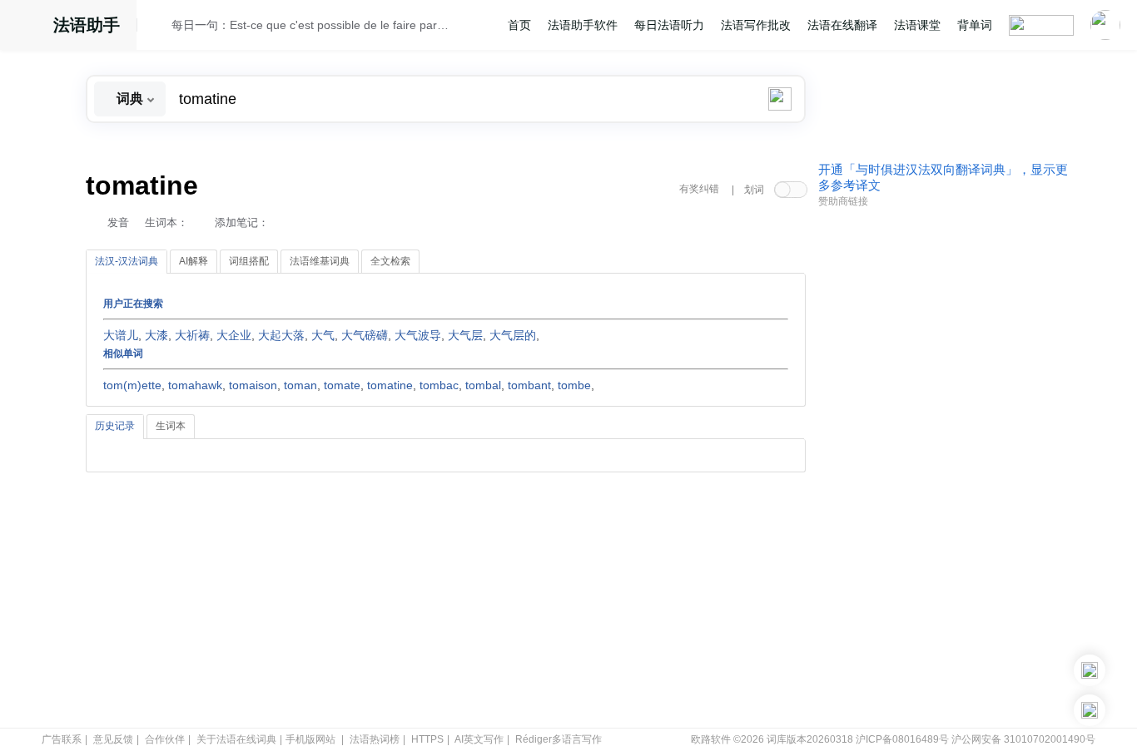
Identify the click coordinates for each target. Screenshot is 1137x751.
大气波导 (418, 335)
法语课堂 (917, 25)
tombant (529, 385)
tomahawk (195, 385)
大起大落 (281, 335)
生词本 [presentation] (171, 426)
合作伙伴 (165, 739)
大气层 (465, 335)
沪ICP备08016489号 (902, 739)
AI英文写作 (479, 739)
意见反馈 (113, 739)
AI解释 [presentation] (193, 261)
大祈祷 (192, 335)
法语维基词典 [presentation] (320, 261)
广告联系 (62, 739)
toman (300, 385)
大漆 (156, 335)
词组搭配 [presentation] (249, 261)
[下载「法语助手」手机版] (1089, 670)
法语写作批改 (756, 25)
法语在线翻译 (842, 25)
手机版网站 (310, 739)
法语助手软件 (583, 25)
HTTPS (427, 739)
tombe (574, 385)
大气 (323, 335)
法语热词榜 (375, 739)
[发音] (159, 27)
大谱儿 (120, 335)
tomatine (390, 385)
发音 (118, 222)
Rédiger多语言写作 (558, 739)
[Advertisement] (943, 468)
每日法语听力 (669, 25)
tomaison (253, 385)
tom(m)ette (132, 385)
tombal (483, 385)
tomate (342, 385)
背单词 (974, 25)
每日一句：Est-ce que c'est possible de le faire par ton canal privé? (311, 25)
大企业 (233, 335)
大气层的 (512, 335)
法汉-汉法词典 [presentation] (126, 261)
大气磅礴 (364, 335)
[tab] (126, 262)
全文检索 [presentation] (390, 261)
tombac (439, 385)
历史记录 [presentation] (115, 426)
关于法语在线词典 (236, 739)
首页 (519, 25)
